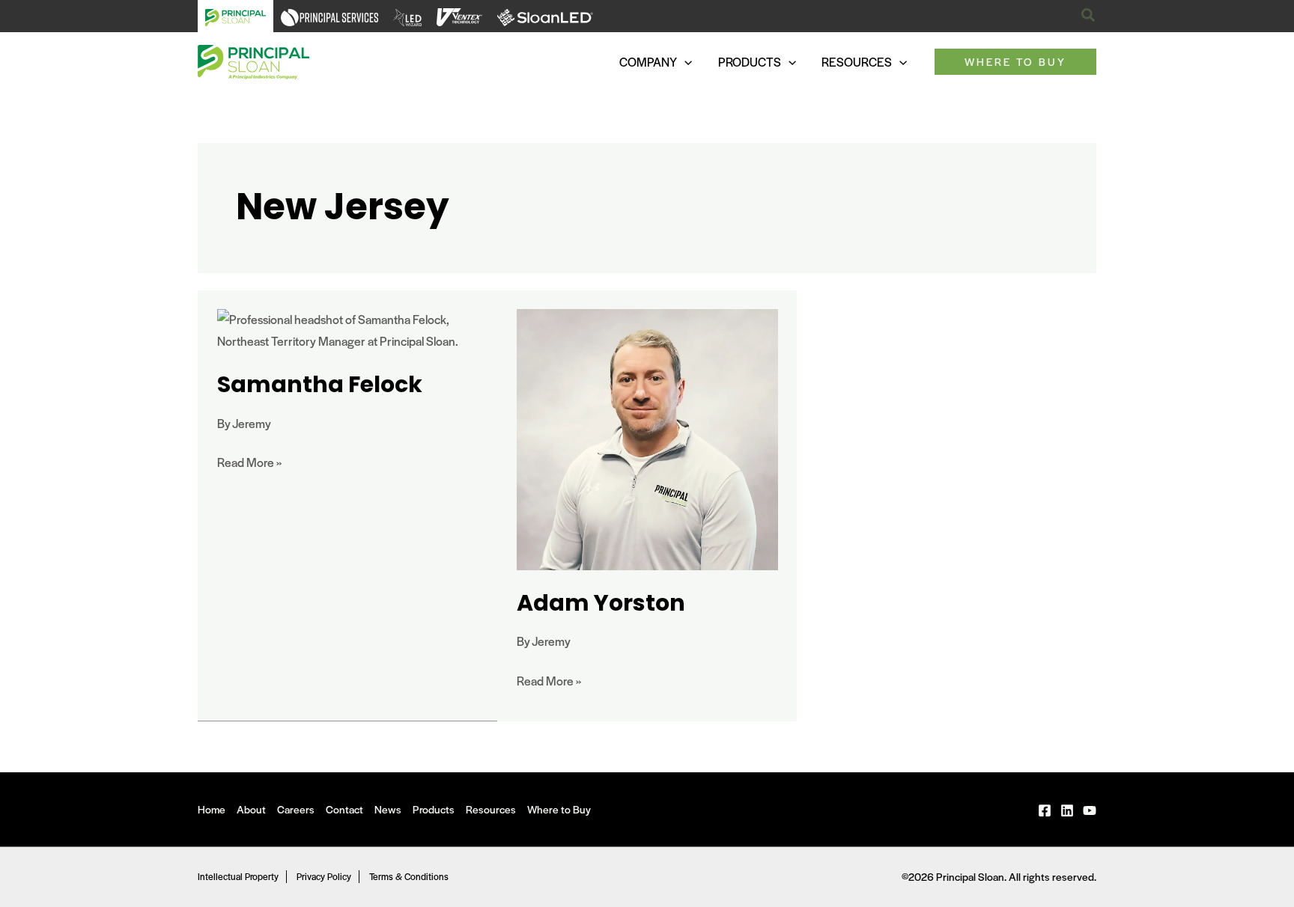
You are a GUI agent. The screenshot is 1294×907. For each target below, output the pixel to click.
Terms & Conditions (409, 876)
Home (211, 808)
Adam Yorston (601, 603)
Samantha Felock (319, 384)
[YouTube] (1089, 810)
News (387, 808)
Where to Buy (559, 808)
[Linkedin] (1067, 810)
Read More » (249, 461)
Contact (344, 808)
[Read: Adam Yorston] (647, 438)
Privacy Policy (324, 876)
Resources (491, 808)
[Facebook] (1044, 810)
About (251, 808)
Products (434, 808)
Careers (296, 808)
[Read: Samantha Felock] (348, 329)
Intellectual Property (238, 876)
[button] (1088, 16)
